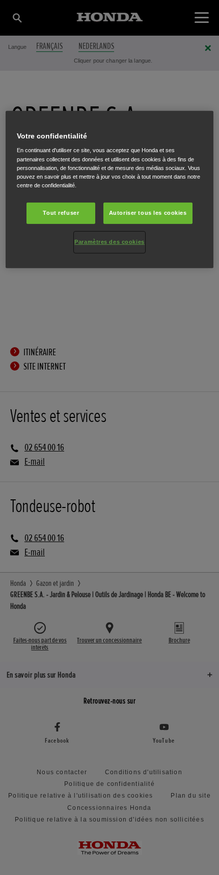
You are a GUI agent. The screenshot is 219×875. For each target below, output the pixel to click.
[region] (110, 189)
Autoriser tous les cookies (148, 213)
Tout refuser (61, 213)
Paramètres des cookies (109, 242)
